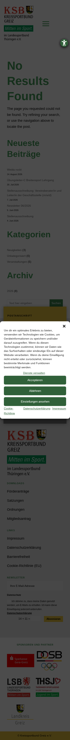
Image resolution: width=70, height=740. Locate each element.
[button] (64, 326)
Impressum (59, 408)
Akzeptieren (35, 380)
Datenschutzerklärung (36, 408)
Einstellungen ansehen (35, 401)
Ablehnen (35, 390)
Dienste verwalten (34, 372)
